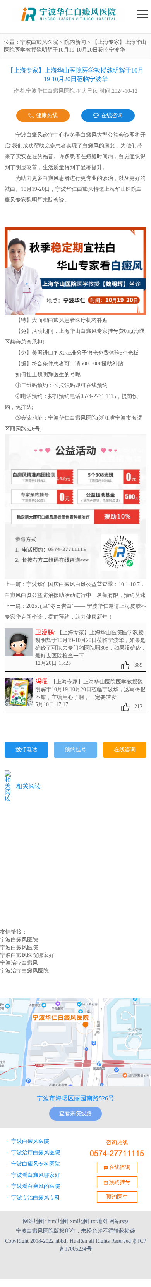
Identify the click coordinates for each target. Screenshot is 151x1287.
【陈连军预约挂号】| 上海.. (40, 832)
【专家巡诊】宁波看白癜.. (38, 864)
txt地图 (99, 1221)
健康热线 (47, 115)
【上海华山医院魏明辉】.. (38, 873)
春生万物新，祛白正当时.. (38, 881)
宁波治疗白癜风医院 (24, 971)
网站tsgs (118, 1221)
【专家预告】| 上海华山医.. (40, 848)
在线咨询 (112, 115)
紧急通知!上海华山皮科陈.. (39, 889)
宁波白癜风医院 (39, 42)
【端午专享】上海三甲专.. (38, 840)
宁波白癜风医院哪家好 (27, 955)
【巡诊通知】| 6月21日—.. (38, 824)
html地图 (58, 1221)
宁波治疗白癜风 (19, 963)
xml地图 (79, 1221)
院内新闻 (75, 42)
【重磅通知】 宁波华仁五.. (39, 856)
